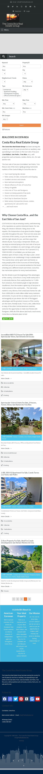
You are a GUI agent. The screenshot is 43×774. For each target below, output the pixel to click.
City (23, 70)
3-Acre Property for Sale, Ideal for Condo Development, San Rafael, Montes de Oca (17, 542)
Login (28, 11)
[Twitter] (15, 699)
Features (7, 129)
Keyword (5, 62)
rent (8, 160)
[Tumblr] (26, 699)
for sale (37, 157)
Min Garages (6, 115)
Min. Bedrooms (27, 86)
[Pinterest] (21, 699)
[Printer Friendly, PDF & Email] (8, 318)
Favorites (18, 11)
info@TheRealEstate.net (25, 2)
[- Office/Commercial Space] (12, 96)
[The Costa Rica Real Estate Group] (13, 18)
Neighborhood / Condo (9, 78)
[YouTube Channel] (37, 699)
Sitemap (21, 740)
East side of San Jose (32, 152)
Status (24, 78)
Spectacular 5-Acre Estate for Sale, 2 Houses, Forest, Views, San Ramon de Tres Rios (18, 404)
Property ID (26, 62)
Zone (3, 70)
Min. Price (5, 100)
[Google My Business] (32, 699)
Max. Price (25, 100)
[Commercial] (12, 90)
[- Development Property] (12, 94)
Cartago (27, 247)
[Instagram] (10, 699)
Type (3, 86)
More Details (5, 378)
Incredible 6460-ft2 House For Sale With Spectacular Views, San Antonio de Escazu (17, 335)
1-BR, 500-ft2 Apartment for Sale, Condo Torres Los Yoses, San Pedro (20, 473)
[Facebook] (4, 699)
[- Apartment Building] (12, 92)
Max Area (26, 108)
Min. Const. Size (8, 108)
